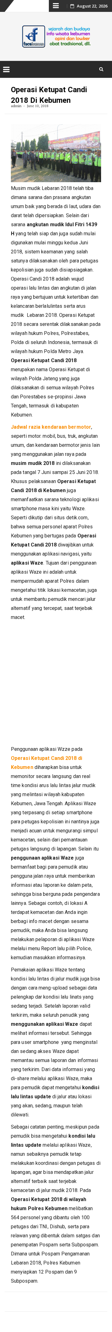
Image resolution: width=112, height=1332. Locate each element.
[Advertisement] (56, 683)
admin (16, 105)
